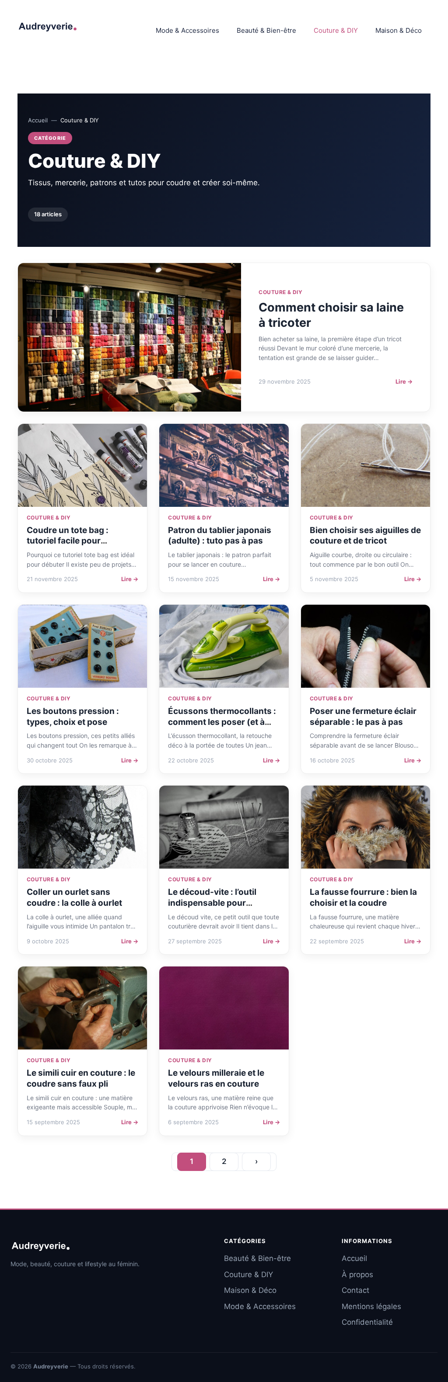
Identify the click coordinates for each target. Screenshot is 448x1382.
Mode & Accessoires (187, 30)
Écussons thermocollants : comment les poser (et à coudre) (222, 722)
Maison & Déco (398, 30)
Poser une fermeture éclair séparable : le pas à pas (363, 716)
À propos (357, 1274)
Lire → (404, 381)
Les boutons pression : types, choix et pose (73, 716)
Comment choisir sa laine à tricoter (331, 315)
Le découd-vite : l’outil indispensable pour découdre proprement (212, 902)
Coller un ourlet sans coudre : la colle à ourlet (74, 897)
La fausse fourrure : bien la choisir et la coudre (363, 897)
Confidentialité (367, 1322)
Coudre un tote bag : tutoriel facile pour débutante (67, 541)
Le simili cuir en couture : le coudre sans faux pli (81, 1078)
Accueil (38, 120)
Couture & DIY (336, 30)
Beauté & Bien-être (266, 30)
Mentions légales (371, 1306)
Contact (355, 1290)
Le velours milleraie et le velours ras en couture (216, 1078)
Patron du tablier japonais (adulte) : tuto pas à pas (219, 535)
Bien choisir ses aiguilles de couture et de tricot (365, 535)
